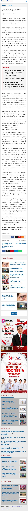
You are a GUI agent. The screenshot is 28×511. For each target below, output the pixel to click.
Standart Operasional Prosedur (7, 509)
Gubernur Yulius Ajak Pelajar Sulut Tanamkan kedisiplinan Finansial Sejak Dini (17, 276)
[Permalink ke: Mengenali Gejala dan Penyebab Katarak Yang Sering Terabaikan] (5, 264)
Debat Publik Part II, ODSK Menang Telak (21, 242)
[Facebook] (12, 237)
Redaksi (14, 506)
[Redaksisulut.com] (7, 1)
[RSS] (22, 237)
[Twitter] (16, 237)
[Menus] (26, 1)
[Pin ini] (12, 251)
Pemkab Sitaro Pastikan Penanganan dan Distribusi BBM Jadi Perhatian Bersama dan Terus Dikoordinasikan (13, 443)
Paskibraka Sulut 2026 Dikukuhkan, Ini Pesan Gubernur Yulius (17, 287)
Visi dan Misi (19, 506)
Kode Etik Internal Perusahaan (7, 507)
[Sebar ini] (4, 251)
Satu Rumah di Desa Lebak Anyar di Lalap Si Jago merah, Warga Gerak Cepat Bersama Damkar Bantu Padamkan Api (13, 433)
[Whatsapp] (20, 251)
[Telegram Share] (16, 251)
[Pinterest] (19, 237)
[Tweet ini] (8, 251)
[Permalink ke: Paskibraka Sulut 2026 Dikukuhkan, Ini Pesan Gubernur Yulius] (5, 287)
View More (14, 313)
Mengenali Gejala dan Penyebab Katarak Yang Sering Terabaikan (8, 297)
